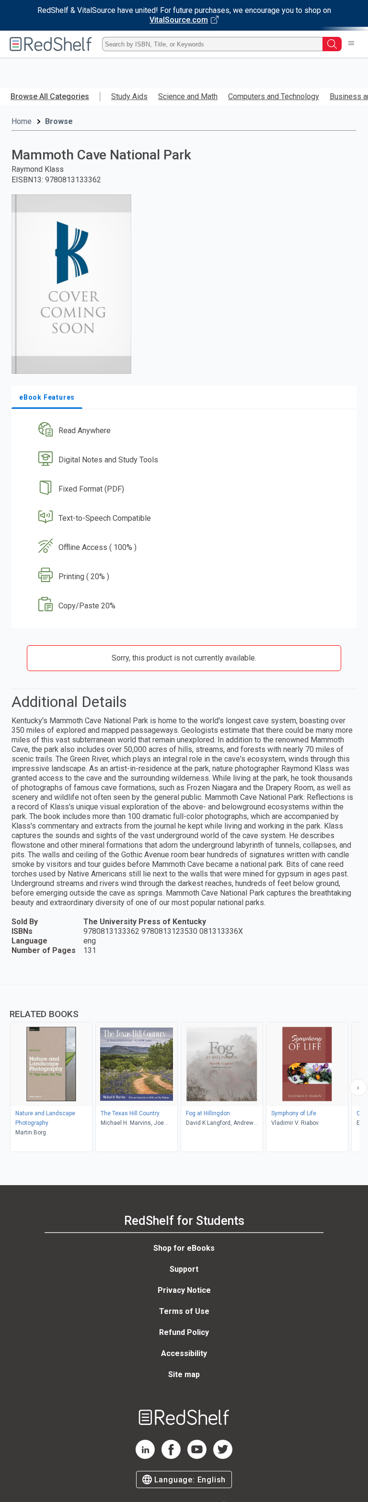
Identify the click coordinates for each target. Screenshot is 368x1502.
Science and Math (188, 96)
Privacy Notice (184, 1290)
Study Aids (129, 96)
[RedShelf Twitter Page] (222, 1456)
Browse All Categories (50, 96)
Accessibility (184, 1353)
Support (184, 1269)
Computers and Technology (273, 96)
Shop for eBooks (184, 1248)
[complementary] (184, 1069)
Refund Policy (184, 1332)
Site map (184, 1374)
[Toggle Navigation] (351, 44)
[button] (183, 431)
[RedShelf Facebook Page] (171, 1456)
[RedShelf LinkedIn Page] (145, 1456)
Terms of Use (184, 1311)
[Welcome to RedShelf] (50, 44)
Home (22, 121)
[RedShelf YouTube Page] (197, 1456)
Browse (59, 121)
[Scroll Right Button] (358, 1087)
